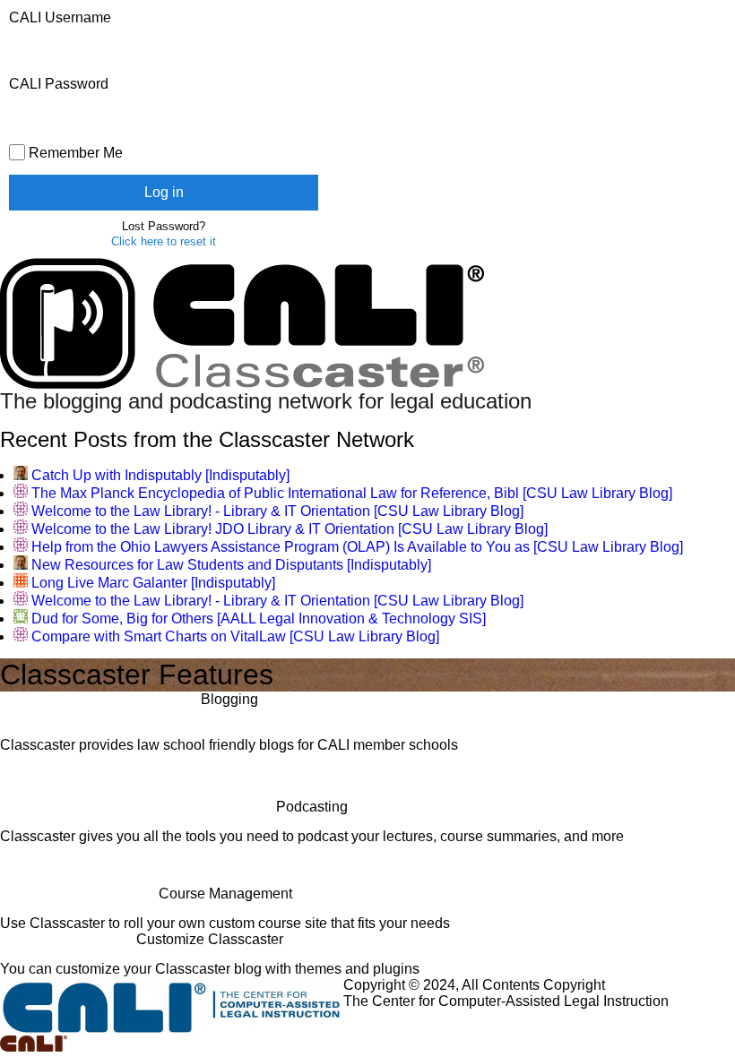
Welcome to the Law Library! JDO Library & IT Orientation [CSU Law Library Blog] (289, 529)
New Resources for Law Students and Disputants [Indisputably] (231, 564)
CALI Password (58, 83)
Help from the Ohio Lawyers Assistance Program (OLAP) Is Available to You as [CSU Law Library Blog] (357, 546)
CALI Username (60, 17)
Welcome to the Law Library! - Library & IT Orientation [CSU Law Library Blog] (277, 511)
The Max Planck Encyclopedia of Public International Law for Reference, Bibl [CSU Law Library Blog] (351, 493)
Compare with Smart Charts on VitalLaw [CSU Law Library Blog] (235, 636)
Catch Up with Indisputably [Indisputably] (160, 475)
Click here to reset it (163, 241)
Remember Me (74, 152)
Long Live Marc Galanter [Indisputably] (153, 582)
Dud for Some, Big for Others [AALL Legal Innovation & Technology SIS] (258, 618)
